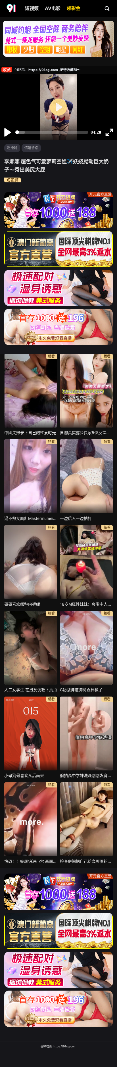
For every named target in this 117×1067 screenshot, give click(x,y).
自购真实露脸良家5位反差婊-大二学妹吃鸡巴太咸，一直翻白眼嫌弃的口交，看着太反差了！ (86, 432)
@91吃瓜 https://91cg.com (58, 1046)
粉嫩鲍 (12, 148)
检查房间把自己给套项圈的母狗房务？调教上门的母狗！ (86, 861)
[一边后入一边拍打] (86, 476)
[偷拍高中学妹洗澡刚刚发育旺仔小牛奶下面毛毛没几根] (86, 733)
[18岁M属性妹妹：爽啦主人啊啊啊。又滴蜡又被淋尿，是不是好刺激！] (86, 562)
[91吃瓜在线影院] (11, 8)
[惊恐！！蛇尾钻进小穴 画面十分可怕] (30, 819)
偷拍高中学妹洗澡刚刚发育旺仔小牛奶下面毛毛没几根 (86, 775)
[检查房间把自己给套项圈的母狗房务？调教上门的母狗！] (86, 819)
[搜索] (107, 8)
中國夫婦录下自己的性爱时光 (30, 432)
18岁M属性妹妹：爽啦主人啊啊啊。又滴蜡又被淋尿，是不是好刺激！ (86, 604)
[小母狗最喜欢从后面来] (30, 733)
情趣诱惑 (31, 148)
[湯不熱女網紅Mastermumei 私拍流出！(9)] (30, 476)
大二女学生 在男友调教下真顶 (30, 689)
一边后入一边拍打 (76, 518)
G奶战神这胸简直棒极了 (81, 689)
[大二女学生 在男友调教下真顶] (30, 648)
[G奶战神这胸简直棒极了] (86, 648)
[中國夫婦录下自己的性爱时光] (30, 391)
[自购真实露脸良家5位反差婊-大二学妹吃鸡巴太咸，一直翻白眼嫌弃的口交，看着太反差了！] (86, 391)
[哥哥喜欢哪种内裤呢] (30, 562)
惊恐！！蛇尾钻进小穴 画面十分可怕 (30, 861)
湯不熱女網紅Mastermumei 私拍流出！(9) (30, 518)
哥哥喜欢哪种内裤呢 (22, 604)
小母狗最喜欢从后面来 (24, 775)
